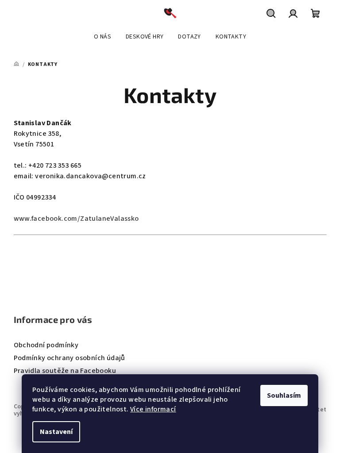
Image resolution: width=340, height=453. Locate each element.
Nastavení (56, 432)
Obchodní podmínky (46, 345)
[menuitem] (102, 37)
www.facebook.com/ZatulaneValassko (76, 218)
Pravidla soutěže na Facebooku (65, 371)
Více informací (153, 409)
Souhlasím (284, 395)
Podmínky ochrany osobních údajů (69, 358)
